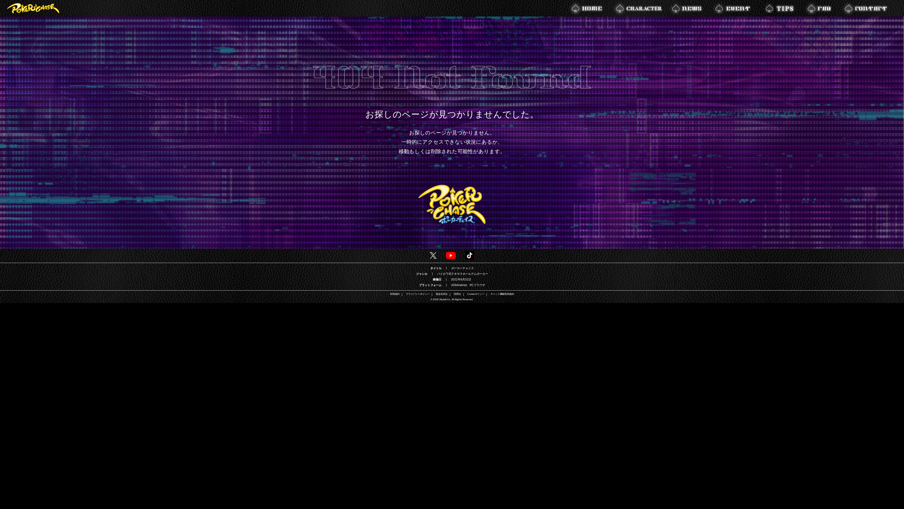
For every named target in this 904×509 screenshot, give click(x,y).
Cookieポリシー (475, 294)
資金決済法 (442, 294)
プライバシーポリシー (417, 294)
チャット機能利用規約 (502, 294)
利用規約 (395, 294)
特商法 (457, 294)
